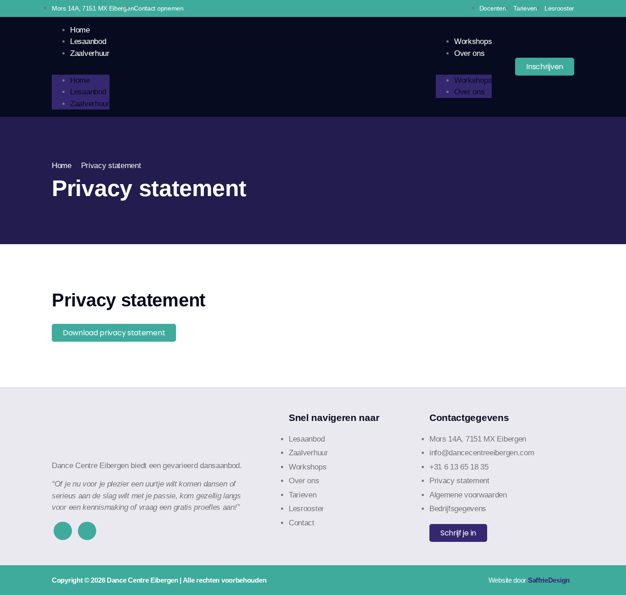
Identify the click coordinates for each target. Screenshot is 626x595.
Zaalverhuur (90, 53)
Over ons (469, 53)
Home (80, 30)
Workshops (473, 41)
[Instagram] (87, 531)
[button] (81, 65)
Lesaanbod (88, 41)
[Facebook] (63, 531)
